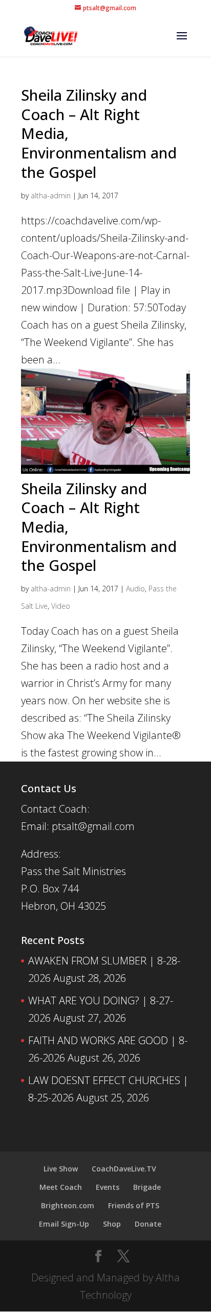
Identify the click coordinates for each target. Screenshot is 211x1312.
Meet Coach (60, 1187)
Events (107, 1187)
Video (60, 606)
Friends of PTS (133, 1205)
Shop (112, 1224)
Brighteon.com (67, 1205)
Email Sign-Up (64, 1224)
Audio (135, 588)
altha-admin (51, 195)
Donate (148, 1224)
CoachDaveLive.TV (124, 1168)
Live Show (61, 1168)
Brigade (147, 1187)
